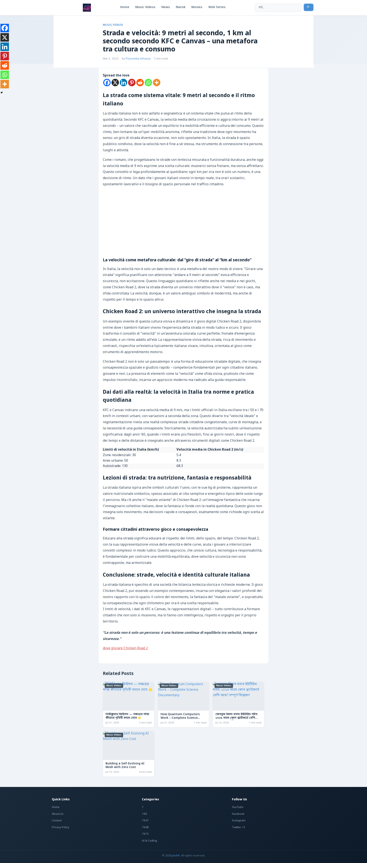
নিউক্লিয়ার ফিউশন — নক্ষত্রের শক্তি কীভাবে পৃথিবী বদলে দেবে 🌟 (127, 716)
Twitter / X (238, 827)
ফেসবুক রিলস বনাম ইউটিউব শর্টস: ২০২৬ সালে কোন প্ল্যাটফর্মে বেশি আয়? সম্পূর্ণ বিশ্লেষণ (236, 718)
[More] (156, 82)
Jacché (176, 855)
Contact (57, 820)
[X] (115, 82)
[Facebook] (107, 82)
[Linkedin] (123, 82)
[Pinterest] (132, 82)
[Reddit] (140, 82)
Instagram (239, 820)
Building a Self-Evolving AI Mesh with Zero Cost (125, 765)
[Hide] (1, 92)
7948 (145, 827)
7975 (145, 834)
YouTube (237, 807)
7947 (145, 820)
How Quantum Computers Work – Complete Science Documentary (180, 718)
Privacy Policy (60, 827)
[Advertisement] (183, 226)
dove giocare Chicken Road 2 (125, 648)
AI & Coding (149, 841)
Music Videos (113, 25)
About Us (58, 814)
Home (55, 807)
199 (144, 814)
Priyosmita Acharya (138, 59)
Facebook (238, 814)
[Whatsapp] (148, 82)
